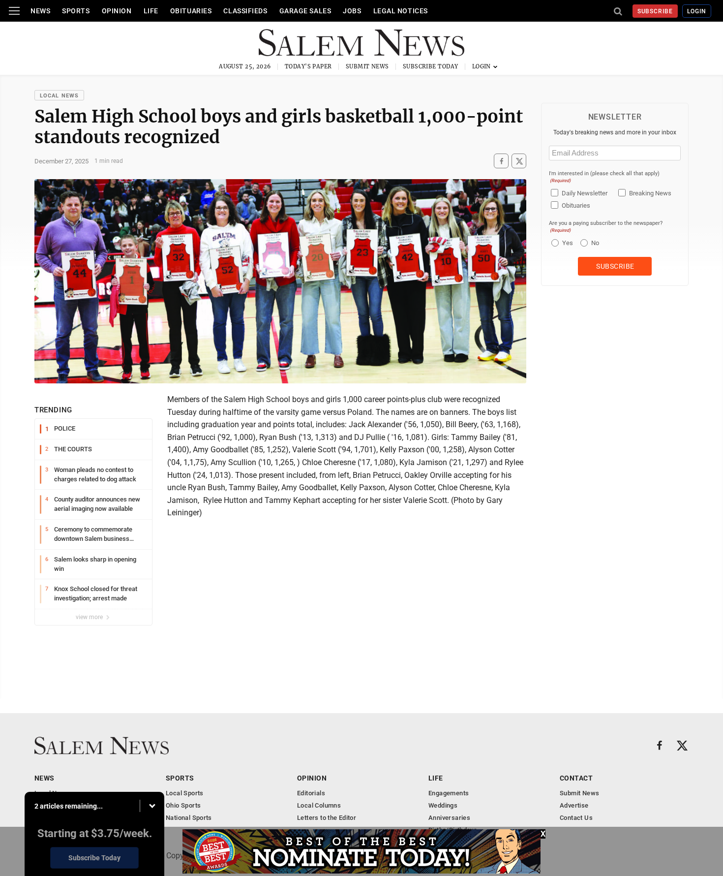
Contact (576, 778)
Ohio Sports (183, 805)
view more (90, 617)
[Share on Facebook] (501, 161)
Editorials (311, 793)
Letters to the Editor (326, 817)
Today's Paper (308, 66)
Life (151, 11)
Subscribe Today (430, 66)
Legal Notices (400, 11)
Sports (76, 11)
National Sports (189, 817)
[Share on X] (518, 161)
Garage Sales (305, 11)
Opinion (117, 11)
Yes (566, 243)
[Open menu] (14, 11)
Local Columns (319, 805)
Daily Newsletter (584, 193)
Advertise (574, 805)
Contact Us (576, 817)
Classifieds (245, 11)
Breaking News (650, 193)
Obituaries (191, 11)
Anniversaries (449, 817)
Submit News (367, 66)
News (40, 11)
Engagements (448, 793)
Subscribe (655, 11)
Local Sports (185, 793)
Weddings (442, 805)
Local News (59, 96)
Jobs (352, 11)
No (595, 243)
